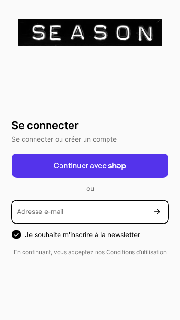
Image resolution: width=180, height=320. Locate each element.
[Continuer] (157, 211)
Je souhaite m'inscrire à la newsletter (82, 234)
